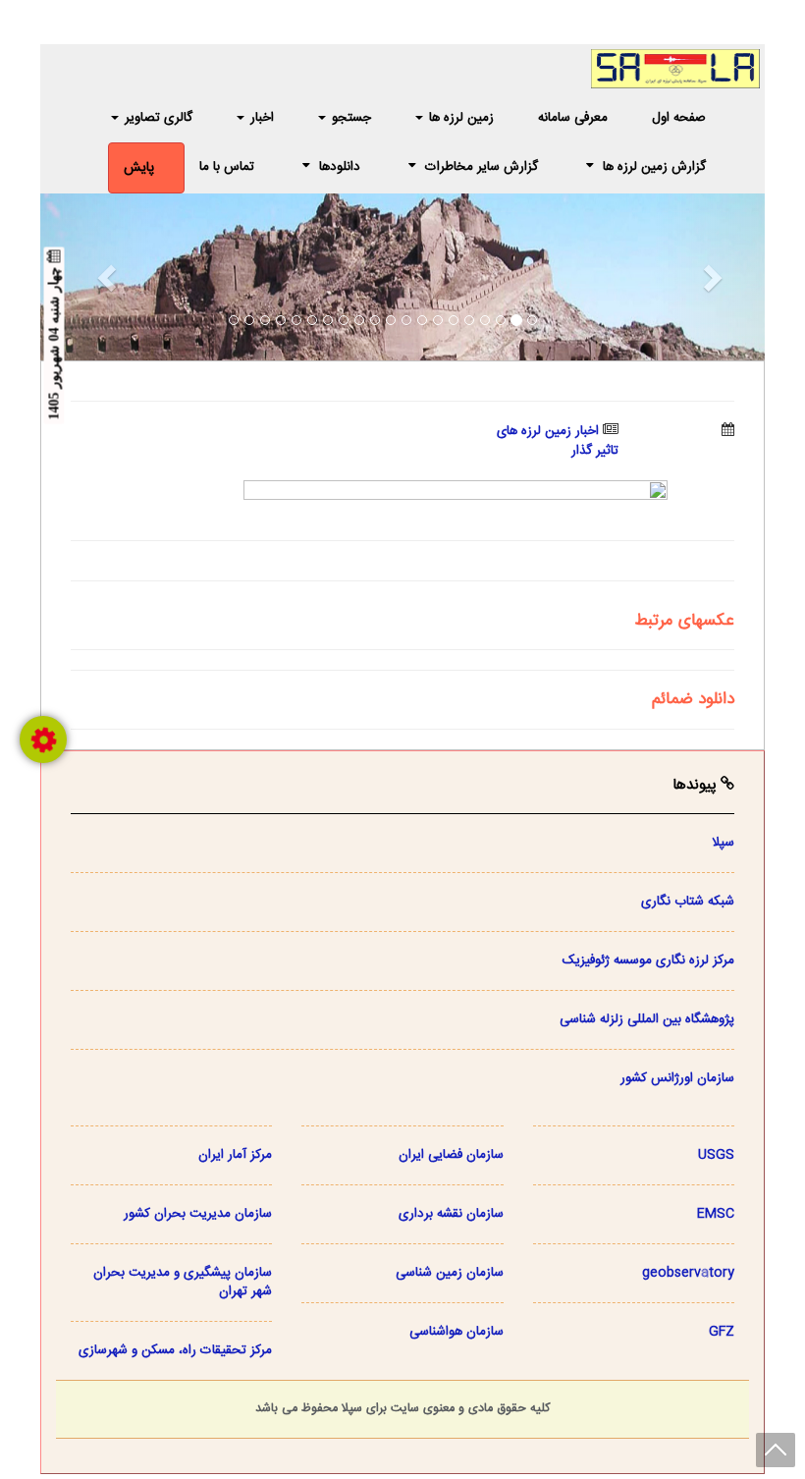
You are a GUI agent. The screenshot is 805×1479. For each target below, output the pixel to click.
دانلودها (339, 167)
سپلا (723, 842)
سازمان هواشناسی (456, 1331)
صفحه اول (679, 118)
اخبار (260, 118)
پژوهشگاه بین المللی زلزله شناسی (647, 1019)
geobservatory (688, 1273)
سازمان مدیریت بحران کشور (198, 1214)
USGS (716, 1155)
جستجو (349, 118)
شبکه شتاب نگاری (687, 901)
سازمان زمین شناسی (450, 1273)
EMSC (715, 1214)
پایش (139, 168)
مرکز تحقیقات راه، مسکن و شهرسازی (175, 1350)
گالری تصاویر (156, 118)
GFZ (721, 1331)
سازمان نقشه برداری (451, 1214)
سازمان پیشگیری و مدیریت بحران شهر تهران (182, 1282)
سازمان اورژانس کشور (677, 1078)
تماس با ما (226, 167)
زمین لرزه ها (459, 118)
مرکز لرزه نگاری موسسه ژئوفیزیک (648, 960)
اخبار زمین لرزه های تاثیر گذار (557, 441)
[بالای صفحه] (775, 1450)
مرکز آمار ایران (235, 1155)
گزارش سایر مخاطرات (479, 167)
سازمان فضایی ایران (451, 1155)
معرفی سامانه (573, 118)
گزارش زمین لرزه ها (652, 167)
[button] (94, 276)
